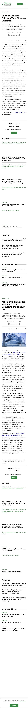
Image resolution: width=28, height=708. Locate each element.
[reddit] (16, 40)
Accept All (14, 705)
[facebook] (9, 40)
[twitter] (14, 40)
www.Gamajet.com (20, 112)
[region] (14, 703)
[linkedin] (11, 40)
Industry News (5, 12)
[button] (3, 4)
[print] (25, 40)
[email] (18, 40)
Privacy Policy (22, 701)
